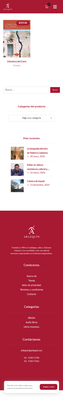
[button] (55, 7)
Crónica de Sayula (36, 181)
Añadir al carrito (20, 49)
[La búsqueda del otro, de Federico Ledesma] (17, 153)
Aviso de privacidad (31, 285)
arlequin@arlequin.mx (31, 351)
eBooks (31, 318)
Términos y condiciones (31, 290)
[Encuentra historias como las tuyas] (7, 6)
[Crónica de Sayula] (17, 185)
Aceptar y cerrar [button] (48, 387)
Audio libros (31, 322)
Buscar (55, 90)
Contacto (31, 294)
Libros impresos (31, 327)
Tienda (31, 281)
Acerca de (32, 276)
